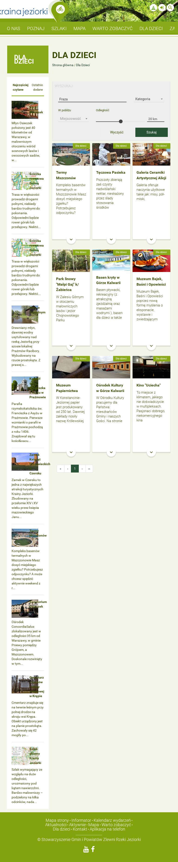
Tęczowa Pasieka (110, 172)
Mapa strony (57, 820)
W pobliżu (64, 110)
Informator (81, 820)
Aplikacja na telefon (107, 829)
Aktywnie (77, 824)
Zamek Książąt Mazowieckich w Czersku (39, 464)
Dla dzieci (61, 829)
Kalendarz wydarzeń (112, 820)
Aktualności (56, 824)
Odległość (102, 110)
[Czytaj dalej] (71, 154)
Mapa (93, 824)
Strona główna (63, 65)
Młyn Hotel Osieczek (36, 107)
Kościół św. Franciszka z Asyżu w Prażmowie (37, 388)
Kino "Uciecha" (149, 385)
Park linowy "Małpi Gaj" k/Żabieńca (67, 284)
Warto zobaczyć (116, 824)
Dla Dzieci (83, 65)
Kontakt (80, 829)
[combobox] (149, 99)
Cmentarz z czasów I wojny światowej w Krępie (36, 687)
